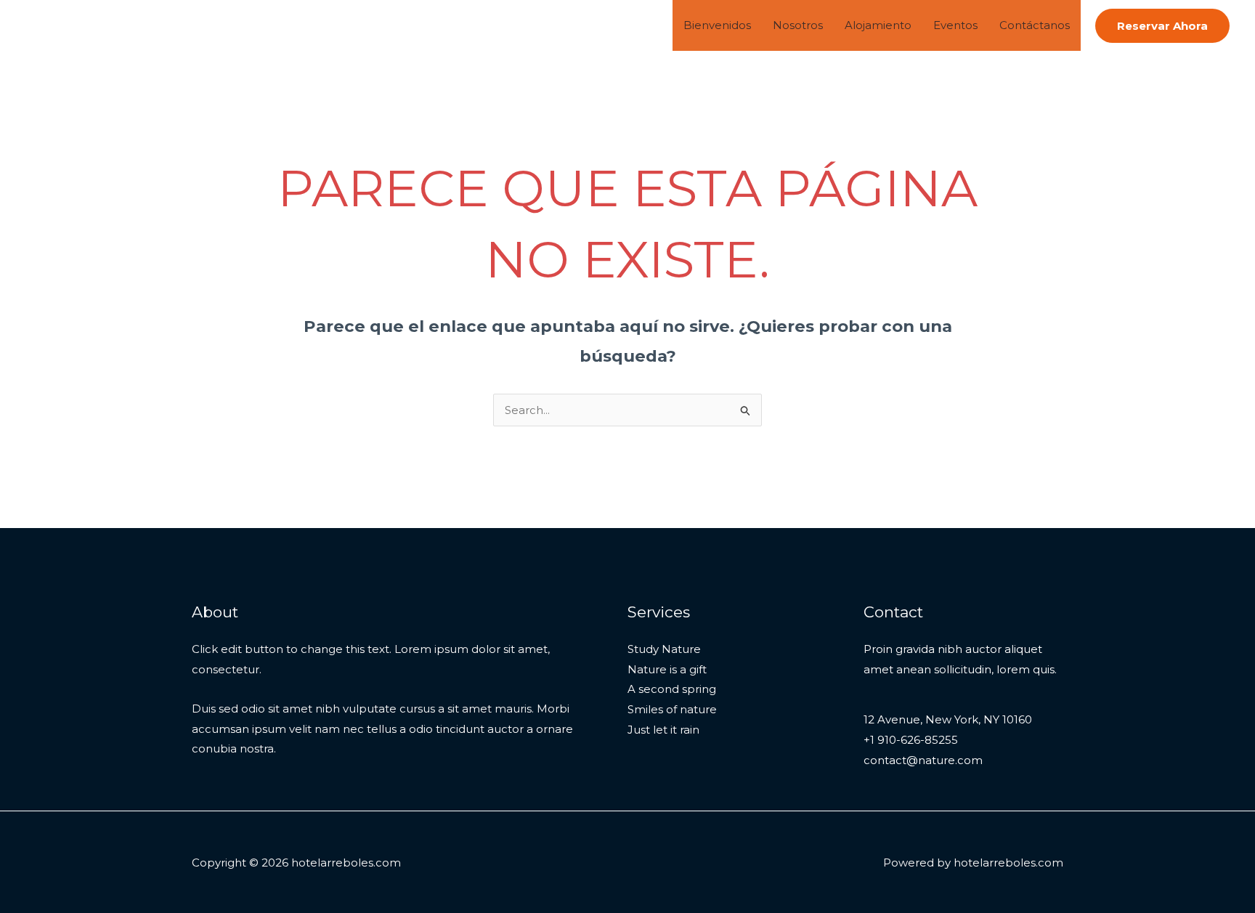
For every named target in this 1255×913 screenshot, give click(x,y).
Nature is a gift (667, 669)
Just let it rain (663, 730)
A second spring (672, 689)
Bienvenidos (717, 25)
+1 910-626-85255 (911, 740)
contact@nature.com (923, 760)
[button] (1162, 26)
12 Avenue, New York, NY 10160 (948, 719)
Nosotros (798, 25)
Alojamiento (878, 25)
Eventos (955, 25)
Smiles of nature (672, 709)
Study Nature (664, 649)
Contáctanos (1034, 25)
